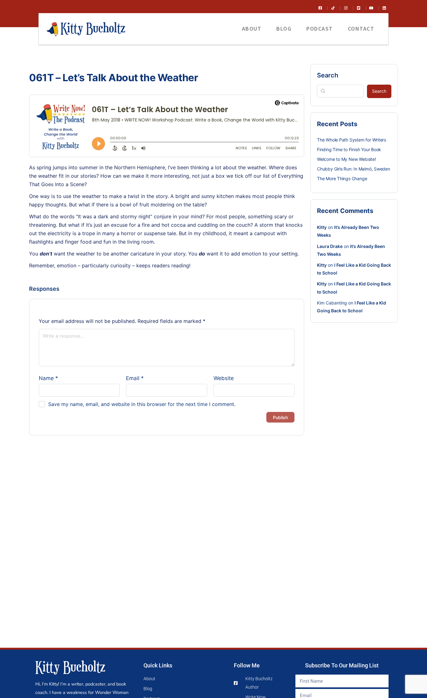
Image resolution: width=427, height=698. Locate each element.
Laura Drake (330, 246)
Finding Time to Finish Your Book (349, 149)
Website (224, 378)
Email (135, 378)
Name (48, 378)
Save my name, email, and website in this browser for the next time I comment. (141, 404)
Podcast (319, 28)
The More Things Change (342, 178)
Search (327, 75)
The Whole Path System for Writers (351, 139)
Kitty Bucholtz (70, 666)
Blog (283, 28)
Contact (361, 28)
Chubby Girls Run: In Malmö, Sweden (353, 168)
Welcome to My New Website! (346, 159)
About (252, 28)
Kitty (322, 227)
